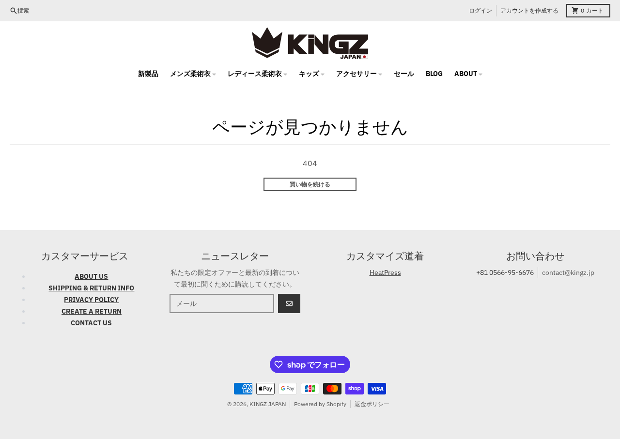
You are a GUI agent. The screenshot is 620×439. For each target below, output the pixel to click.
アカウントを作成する (529, 10)
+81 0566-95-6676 (505, 272)
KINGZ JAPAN (267, 404)
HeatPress (385, 272)
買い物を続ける (310, 184)
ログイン (480, 10)
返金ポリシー (372, 404)
